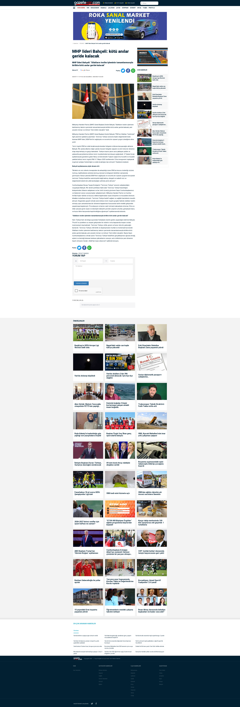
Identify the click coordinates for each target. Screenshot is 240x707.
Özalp (132, 695)
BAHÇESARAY (95, 8)
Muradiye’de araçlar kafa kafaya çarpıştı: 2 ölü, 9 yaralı (88, 652)
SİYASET (81, 43)
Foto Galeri (162, 670)
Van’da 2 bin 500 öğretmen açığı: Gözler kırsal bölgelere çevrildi (118, 652)
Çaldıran (133, 676)
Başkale (133, 673)
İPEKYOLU (152, 8)
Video (160, 673)
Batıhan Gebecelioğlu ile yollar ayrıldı (87, 581)
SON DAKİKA (81, 8)
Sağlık (100, 676)
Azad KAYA (106, 658)
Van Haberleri (76, 670)
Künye (160, 681)
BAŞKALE (103, 8)
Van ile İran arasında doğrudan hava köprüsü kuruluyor (118, 642)
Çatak (132, 678)
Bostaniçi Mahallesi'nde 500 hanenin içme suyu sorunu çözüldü (119, 647)
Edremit (133, 681)
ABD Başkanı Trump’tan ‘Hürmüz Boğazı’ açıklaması (86, 552)
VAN (88, 8)
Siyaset (101, 673)
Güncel (100, 681)
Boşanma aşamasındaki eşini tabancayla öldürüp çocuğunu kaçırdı (151, 464)
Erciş (132, 684)
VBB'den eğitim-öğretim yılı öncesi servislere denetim (150, 493)
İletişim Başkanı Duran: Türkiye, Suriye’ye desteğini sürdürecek (88, 464)
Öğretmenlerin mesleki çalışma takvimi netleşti (119, 611)
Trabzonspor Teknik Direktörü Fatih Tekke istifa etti (159, 151)
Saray (132, 692)
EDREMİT (133, 8)
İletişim (161, 684)
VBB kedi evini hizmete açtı (118, 493)
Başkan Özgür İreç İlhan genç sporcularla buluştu (118, 434)
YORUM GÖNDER (81, 283)
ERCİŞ (139, 8)
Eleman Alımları (103, 670)
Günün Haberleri (103, 678)
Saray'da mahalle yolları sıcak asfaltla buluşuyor (149, 651)
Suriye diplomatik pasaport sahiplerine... (160, 123)
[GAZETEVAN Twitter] (92, 703)
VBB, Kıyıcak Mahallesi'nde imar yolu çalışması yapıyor (151, 434)
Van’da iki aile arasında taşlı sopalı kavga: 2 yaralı (149, 635)
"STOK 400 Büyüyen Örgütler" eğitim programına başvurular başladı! (119, 523)
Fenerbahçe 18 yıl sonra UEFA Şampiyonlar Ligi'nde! (87, 493)
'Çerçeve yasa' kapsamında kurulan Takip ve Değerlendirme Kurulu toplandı (119, 581)
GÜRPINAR (125, 8)
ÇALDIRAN (111, 8)
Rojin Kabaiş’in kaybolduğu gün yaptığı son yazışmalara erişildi (159, 160)
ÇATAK (118, 8)
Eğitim (100, 684)
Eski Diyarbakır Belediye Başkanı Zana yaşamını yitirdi (159, 96)
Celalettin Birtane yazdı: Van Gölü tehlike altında (149, 646)
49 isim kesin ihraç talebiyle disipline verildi (118, 464)
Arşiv (160, 678)
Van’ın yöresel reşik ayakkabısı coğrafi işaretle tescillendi (149, 642)
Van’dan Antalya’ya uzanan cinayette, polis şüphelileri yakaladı (86, 642)
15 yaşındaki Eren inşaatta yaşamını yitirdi (86, 611)
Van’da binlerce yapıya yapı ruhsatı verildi (86, 635)
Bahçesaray (134, 670)
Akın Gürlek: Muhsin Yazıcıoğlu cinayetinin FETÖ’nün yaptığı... (159, 133)
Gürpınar (133, 690)
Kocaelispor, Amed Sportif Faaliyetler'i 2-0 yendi (149, 581)
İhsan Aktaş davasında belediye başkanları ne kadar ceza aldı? (151, 611)
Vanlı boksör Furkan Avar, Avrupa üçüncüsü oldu (88, 646)
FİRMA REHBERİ (108, 3)
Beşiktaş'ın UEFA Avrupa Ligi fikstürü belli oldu (159, 78)
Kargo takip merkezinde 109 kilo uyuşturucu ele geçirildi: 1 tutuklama (151, 523)
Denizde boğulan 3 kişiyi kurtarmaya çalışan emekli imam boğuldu (159, 142)
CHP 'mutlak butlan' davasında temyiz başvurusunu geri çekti (151, 552)
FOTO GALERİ (120, 3)
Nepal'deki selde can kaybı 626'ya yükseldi (159, 87)
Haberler (75, 43)
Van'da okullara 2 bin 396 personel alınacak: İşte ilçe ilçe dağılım (159, 114)
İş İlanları (161, 676)
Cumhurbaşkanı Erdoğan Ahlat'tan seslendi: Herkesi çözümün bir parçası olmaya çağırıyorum (118, 552)
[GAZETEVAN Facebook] (96, 703)
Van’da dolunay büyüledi (157, 105)
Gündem (76, 630)
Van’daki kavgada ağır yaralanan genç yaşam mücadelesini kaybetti (118, 636)
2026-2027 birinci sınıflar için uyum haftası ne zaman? (87, 523)
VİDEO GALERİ (131, 3)
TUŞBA (145, 8)
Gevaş (132, 687)
